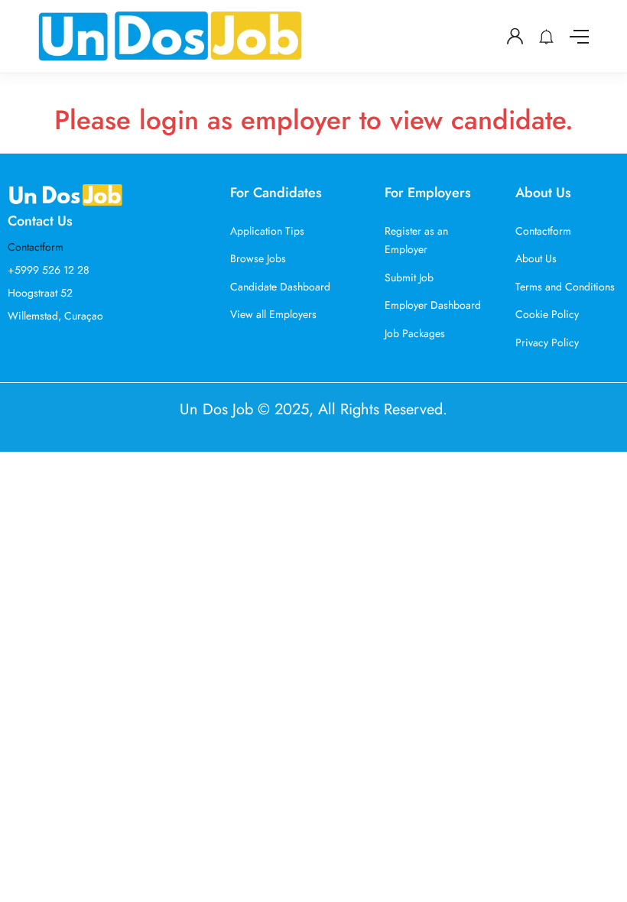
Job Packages (415, 333)
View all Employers (273, 314)
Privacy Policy (547, 342)
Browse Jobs (258, 258)
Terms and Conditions (565, 286)
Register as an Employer (416, 240)
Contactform (35, 247)
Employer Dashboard (433, 305)
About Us (536, 258)
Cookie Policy (547, 314)
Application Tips (267, 230)
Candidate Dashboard (280, 286)
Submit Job (409, 277)
